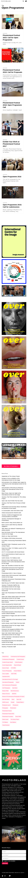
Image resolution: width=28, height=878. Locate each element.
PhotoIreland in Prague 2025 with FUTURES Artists (14, 616)
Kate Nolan (14, 687)
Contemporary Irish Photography (18, 656)
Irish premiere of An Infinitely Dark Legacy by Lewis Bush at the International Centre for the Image (14, 484)
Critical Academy (18, 662)
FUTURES (13, 667)
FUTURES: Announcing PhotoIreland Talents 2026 (14, 541)
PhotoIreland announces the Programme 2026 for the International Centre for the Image (13, 569)
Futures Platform (17, 670)
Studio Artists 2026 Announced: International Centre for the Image (14, 576)
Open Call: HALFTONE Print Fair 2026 (12, 500)
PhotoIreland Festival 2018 (8, 713)
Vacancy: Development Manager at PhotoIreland (11, 519)
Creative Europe (20, 659)
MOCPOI (14, 693)
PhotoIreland (13, 707)
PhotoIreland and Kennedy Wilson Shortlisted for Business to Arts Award (14, 507)
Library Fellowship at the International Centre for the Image (14, 620)
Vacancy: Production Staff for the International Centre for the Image (11, 585)
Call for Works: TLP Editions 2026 (11, 558)
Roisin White (18, 716)
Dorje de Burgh (17, 665)
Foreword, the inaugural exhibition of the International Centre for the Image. (13, 630)
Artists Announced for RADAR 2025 (11, 604)
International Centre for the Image (10, 679)
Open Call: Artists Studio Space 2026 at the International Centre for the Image (13, 597)
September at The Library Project (11, 476)
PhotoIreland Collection (9, 795)
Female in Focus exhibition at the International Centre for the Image (11, 479)
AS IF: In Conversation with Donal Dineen (13, 552)
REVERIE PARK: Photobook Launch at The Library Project (13, 545)
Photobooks (15, 705)
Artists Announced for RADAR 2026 (11, 512)
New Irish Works (5, 699)
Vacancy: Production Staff (9, 646)
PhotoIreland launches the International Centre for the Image (12, 641)
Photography (5, 707)
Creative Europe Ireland (7, 662)
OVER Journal (16, 800)
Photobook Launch (6, 705)
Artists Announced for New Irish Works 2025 (14, 644)
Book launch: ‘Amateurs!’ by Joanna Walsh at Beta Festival (14, 601)
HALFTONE (13, 673)
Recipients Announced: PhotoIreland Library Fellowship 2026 (14, 580)
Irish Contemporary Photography (9, 685)
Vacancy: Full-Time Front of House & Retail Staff (13, 503)
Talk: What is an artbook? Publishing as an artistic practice (13, 529)
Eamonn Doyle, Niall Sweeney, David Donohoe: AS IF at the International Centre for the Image (13, 561)
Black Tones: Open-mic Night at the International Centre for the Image (11, 493)
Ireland (17, 682)
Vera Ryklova (13, 722)
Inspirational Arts (6, 676)
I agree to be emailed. (9, 861)
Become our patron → (20, 872)
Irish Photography (6, 687)
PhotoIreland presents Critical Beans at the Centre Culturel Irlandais (13, 612)
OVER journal (5, 702)
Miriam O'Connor (6, 693)
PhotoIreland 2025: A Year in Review (11, 573)
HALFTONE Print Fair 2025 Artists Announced (11, 589)
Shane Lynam (5, 719)
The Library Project (15, 719)
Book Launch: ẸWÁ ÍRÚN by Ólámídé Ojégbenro (12, 525)
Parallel (12, 702)
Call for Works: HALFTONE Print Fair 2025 (13, 623)
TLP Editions (5, 722)
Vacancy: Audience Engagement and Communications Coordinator (12, 515)
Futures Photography (6, 670)
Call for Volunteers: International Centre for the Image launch (13, 637)
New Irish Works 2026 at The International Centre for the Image (13, 533)
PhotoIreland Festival (6, 710)
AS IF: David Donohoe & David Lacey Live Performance (13, 554)
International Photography (8, 682)
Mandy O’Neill (5, 690)
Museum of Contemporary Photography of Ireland (12, 64)
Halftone (17, 792)
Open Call (19, 699)
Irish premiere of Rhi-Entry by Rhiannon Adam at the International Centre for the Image (12, 489)
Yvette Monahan (5, 725)
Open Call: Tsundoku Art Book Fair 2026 (13, 565)
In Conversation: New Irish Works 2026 (12, 510)
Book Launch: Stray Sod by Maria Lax (12, 522)
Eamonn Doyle (5, 667)
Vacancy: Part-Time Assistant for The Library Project (14, 497)
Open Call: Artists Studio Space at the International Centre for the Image (12, 633)
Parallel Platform (20, 702)
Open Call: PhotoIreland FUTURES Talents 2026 (13, 593)
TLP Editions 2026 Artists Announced (12, 538)
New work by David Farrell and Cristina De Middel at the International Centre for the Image (13, 608)
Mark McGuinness (15, 690)
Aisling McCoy (5, 656)
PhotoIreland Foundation (7, 716)
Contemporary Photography (8, 659)
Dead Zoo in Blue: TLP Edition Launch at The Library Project (14, 548)
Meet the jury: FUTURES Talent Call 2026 (13, 583)
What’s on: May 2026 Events (9, 536)
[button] (26, 1)
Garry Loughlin (5, 673)
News (4, 97)
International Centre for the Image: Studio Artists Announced (13, 626)
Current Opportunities (7, 665)
